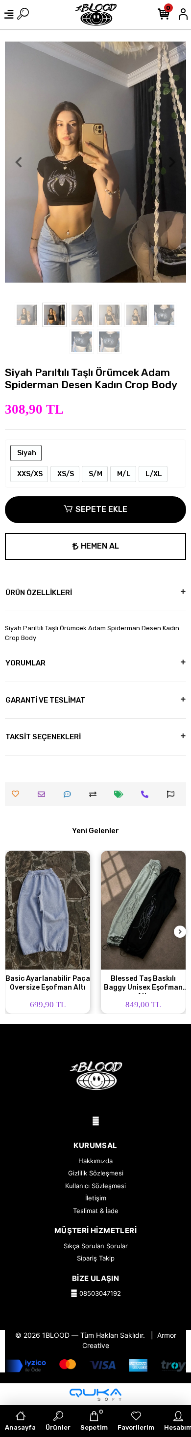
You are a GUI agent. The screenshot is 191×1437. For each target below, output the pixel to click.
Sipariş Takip (96, 1258)
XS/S (65, 474)
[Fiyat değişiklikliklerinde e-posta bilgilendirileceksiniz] (121, 794)
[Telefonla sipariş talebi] (147, 794)
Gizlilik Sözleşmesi (95, 1173)
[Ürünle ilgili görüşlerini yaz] (69, 794)
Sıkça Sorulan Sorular (96, 1246)
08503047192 (99, 1293)
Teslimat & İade (96, 1211)
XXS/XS (29, 474)
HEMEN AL (100, 546)
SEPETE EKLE (101, 509)
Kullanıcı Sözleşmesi (95, 1186)
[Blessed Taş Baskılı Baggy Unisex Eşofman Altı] (143, 910)
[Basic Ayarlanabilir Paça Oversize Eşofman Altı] (47, 910)
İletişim (95, 1198)
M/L (123, 474)
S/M (94, 474)
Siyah (26, 453)
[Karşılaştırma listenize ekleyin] (95, 794)
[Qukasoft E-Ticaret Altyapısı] (95, 1395)
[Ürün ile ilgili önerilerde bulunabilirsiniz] (173, 794)
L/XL (153, 474)
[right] (180, 932)
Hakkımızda (95, 1161)
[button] (18, 162)
